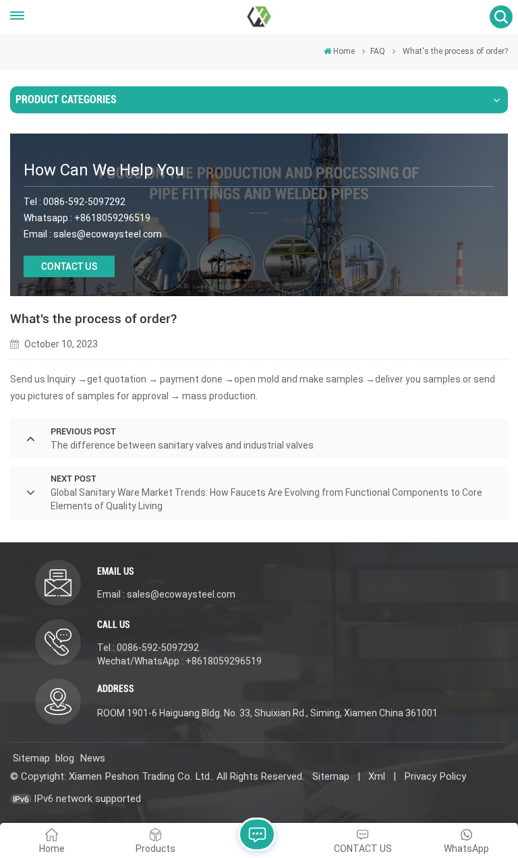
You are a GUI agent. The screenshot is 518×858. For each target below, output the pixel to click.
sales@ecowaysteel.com (107, 234)
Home (344, 51)
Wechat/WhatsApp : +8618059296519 (179, 661)
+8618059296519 (112, 217)
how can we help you (104, 170)
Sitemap (31, 758)
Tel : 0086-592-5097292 (148, 647)
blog (64, 758)
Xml (376, 776)
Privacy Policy (435, 776)
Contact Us (69, 266)
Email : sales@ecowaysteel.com (166, 594)
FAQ (377, 51)
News (92, 758)
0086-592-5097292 (84, 201)
